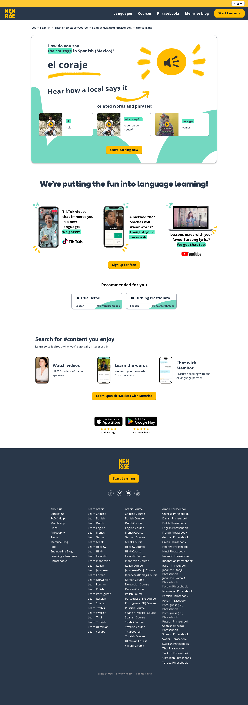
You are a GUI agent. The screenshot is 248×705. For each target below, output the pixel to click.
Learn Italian (96, 565)
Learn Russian (97, 598)
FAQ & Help (58, 518)
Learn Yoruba (96, 631)
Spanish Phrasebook (175, 634)
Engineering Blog (62, 551)
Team (54, 537)
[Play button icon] (50, 124)
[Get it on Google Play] (141, 421)
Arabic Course (134, 509)
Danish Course (134, 518)
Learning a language (64, 556)
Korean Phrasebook (175, 586)
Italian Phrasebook (174, 565)
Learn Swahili (96, 608)
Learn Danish (96, 518)
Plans (54, 528)
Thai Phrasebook (173, 648)
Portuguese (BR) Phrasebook (172, 607)
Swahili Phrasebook (174, 639)
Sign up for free (124, 265)
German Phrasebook (175, 537)
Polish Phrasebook (174, 600)
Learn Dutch (96, 523)
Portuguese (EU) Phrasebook (172, 615)
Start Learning (229, 13)
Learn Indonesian (99, 561)
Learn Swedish (97, 613)
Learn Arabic (96, 509)
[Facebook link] (111, 493)
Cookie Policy (144, 673)
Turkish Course (135, 636)
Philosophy (58, 532)
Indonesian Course (137, 561)
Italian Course (134, 565)
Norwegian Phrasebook (177, 591)
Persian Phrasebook (175, 596)
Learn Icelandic (97, 556)
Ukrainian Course (136, 641)
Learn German (97, 537)
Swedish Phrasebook (175, 644)
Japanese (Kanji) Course (140, 570)
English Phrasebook (175, 528)
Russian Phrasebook (175, 621)
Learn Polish (96, 589)
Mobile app (58, 523)
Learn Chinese (97, 514)
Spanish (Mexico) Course (71, 27)
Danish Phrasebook (174, 518)
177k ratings (108, 432)
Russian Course (135, 608)
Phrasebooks (168, 13)
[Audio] (171, 61)
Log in (238, 3)
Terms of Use (104, 673)
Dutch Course (133, 523)
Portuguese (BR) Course (140, 598)
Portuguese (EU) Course (140, 603)
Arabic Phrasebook (174, 509)
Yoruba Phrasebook (175, 662)
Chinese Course (135, 514)
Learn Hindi (95, 551)
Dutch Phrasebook (174, 523)
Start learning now (124, 150)
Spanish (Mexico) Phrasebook (112, 27)
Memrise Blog (59, 542)
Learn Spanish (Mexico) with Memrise (124, 396)
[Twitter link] (119, 493)
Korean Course (134, 580)
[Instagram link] (137, 493)
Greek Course (133, 542)
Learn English (96, 528)
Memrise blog (197, 13)
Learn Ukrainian (98, 627)
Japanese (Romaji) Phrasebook (173, 580)
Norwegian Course (137, 584)
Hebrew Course (135, 547)
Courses (145, 13)
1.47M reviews (141, 432)
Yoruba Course (134, 646)
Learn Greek (96, 542)
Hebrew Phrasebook (175, 547)
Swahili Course (134, 622)
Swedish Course (135, 627)
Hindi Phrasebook (173, 551)
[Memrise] (10, 13)
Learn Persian (97, 584)
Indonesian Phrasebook (177, 561)
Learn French (96, 532)
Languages (123, 13)
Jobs (53, 547)
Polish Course (134, 594)
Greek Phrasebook (174, 542)
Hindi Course (133, 551)
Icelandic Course (135, 556)
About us (56, 509)
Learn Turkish (97, 622)
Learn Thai (95, 617)
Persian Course (134, 589)
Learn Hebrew (97, 547)
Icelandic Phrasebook (175, 556)
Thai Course (133, 631)
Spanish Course (135, 617)
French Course (134, 532)
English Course (134, 528)
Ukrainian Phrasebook (176, 658)
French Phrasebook (174, 532)
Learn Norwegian (99, 580)
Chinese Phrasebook (175, 514)
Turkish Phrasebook (175, 653)
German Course (135, 537)
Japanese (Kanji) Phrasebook (172, 572)
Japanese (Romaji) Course (141, 575)
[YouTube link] (128, 493)
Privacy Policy (124, 673)
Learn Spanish (41, 27)
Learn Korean (96, 575)
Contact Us (57, 514)
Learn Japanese (98, 570)
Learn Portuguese (99, 594)
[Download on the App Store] (108, 421)
